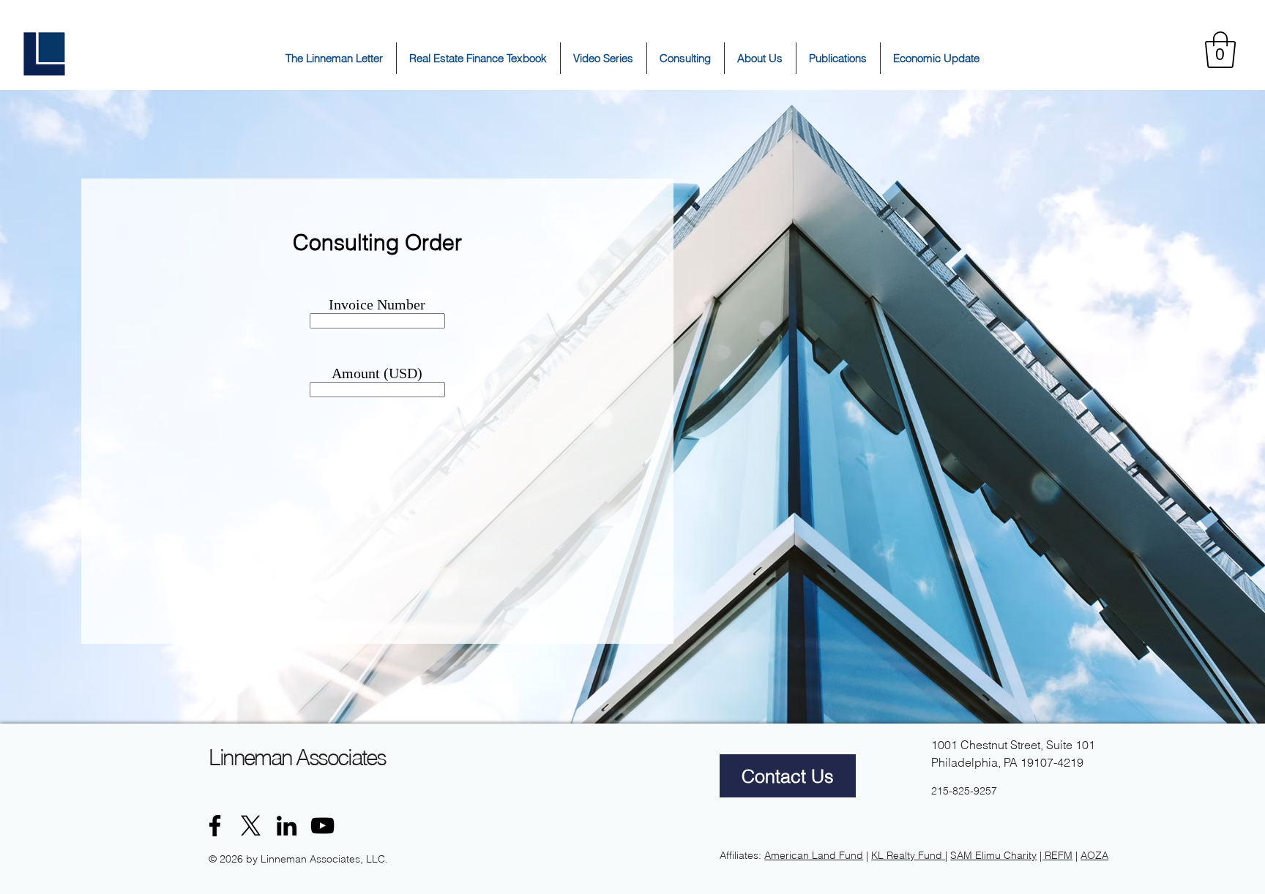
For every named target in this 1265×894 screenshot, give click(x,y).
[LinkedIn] (286, 825)
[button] (1220, 49)
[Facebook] (215, 825)
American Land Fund (813, 855)
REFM (1058, 855)
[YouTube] (322, 825)
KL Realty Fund (908, 855)
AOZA (1094, 855)
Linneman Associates (297, 757)
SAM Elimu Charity (993, 855)
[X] (250, 825)
